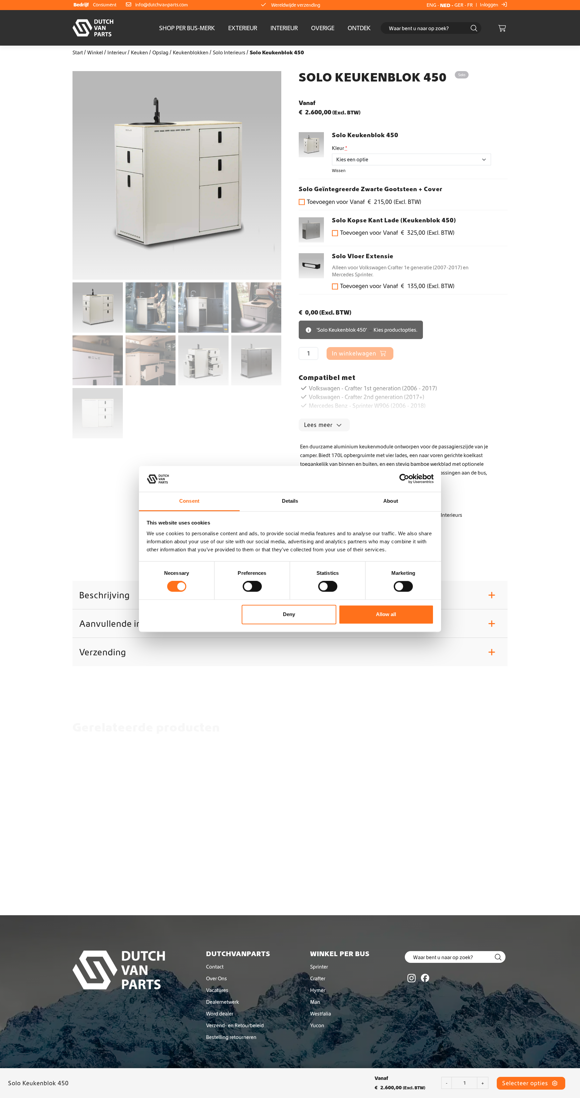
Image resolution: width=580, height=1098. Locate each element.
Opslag (160, 52)
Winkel (95, 52)
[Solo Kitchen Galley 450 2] (311, 144)
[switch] (252, 586)
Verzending (287, 652)
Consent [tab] (189, 501)
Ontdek (359, 28)
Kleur (339, 148)
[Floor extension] (311, 265)
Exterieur (242, 28)
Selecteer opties (526, 1083)
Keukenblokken (190, 52)
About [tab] (390, 501)
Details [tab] (290, 501)
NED (445, 5)
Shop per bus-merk (187, 28)
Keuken (139, 52)
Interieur (284, 28)
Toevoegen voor (364, 201)
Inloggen (489, 4)
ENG (431, 5)
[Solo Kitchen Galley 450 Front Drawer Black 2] (311, 229)
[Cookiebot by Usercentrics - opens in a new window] (404, 479)
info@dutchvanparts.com (161, 4)
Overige (322, 28)
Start (77, 52)
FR (470, 5)
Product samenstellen (114, 879)
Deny (289, 614)
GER (459, 5)
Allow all (386, 614)
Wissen (338, 170)
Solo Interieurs (229, 52)
